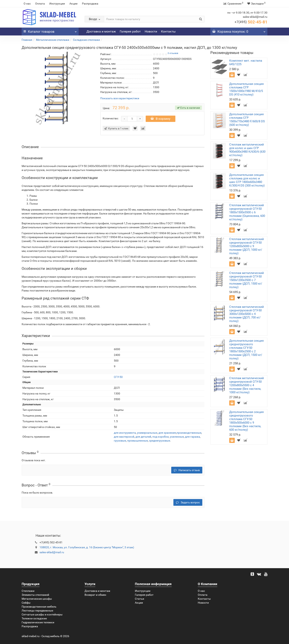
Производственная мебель (39, 606)
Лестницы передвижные (37, 610)
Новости (151, 31)
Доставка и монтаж (101, 31)
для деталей (143, 436)
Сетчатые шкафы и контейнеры (42, 614)
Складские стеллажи (86, 39)
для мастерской (124, 436)
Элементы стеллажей (35, 594)
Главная (27, 39)
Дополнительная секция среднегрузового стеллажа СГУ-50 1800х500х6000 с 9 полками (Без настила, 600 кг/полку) (246, 420)
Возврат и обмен (95, 594)
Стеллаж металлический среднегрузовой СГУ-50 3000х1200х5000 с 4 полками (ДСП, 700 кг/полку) (246, 314)
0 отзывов (173, 53)
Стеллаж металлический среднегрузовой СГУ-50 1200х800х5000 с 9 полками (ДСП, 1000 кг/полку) (246, 246)
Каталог (41, 31)
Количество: (111, 118)
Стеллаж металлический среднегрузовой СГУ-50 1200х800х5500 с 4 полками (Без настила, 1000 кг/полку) (246, 385)
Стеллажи (28, 590)
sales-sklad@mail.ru (52, 552)
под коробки (160, 436)
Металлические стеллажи (52, 39)
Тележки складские (34, 618)
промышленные (137, 440)
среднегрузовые (159, 440)
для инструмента (125, 432)
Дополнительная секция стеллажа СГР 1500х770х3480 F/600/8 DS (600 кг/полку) (247, 119)
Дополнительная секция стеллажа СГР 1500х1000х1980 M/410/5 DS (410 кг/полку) (246, 89)
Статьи (139, 598)
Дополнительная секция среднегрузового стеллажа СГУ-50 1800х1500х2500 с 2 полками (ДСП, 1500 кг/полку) (246, 349)
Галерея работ (130, 31)
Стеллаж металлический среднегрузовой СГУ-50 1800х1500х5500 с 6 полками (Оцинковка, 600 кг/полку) (247, 212)
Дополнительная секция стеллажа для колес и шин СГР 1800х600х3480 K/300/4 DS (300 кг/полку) (247, 180)
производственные (189, 432)
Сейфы (26, 602)
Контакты (168, 31)
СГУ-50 (118, 377)
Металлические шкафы (37, 598)
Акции (73, 3)
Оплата (40, 3)
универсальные (147, 432)
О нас (27, 3)
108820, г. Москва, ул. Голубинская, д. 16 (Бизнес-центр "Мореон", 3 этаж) (87, 547)
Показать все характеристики (119, 98)
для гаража (192, 436)
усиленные (177, 436)
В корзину (163, 119)
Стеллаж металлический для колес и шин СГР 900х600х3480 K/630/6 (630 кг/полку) (247, 150)
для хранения (167, 432)
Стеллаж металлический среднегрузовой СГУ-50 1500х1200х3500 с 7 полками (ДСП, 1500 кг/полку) (246, 280)
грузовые (120, 440)
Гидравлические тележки (38, 622)
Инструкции (57, 3)
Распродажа (90, 3)
